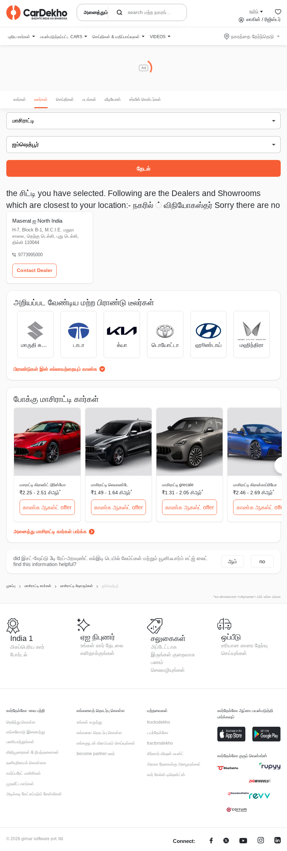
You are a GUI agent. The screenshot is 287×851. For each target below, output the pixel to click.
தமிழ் (253, 11)
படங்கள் (89, 99)
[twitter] (226, 841)
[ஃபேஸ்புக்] (211, 841)
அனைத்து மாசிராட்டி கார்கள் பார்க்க (50, 531)
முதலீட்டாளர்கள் (20, 783)
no (262, 561)
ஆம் (232, 561)
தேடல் (143, 169)
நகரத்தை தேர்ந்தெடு (252, 36)
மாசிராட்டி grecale (178, 484)
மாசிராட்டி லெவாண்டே (109, 484)
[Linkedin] (277, 841)
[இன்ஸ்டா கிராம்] (261, 841)
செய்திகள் (65, 99)
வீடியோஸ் (113, 99)
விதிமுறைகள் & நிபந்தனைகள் (32, 752)
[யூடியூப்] (243, 841)
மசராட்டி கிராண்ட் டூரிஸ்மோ (43, 484)
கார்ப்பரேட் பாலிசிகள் (23, 773)
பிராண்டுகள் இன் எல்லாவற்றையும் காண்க (55, 369)
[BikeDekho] (227, 768)
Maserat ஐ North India (37, 221)
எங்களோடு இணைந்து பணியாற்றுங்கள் (25, 737)
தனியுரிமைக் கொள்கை (26, 762)
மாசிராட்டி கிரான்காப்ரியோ (255, 484)
